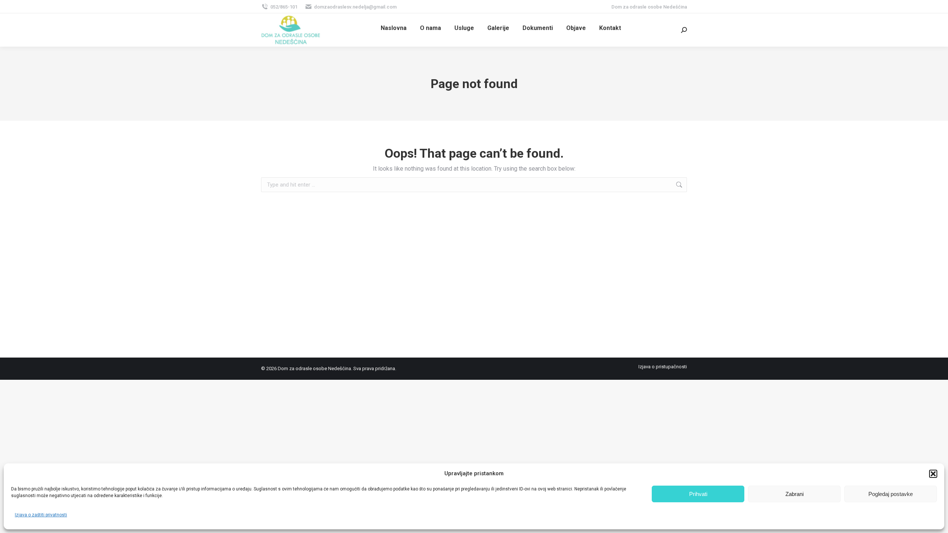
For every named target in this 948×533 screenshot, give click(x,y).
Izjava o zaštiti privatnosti (41, 514)
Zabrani (794, 494)
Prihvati (698, 494)
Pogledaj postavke (890, 494)
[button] (933, 473)
